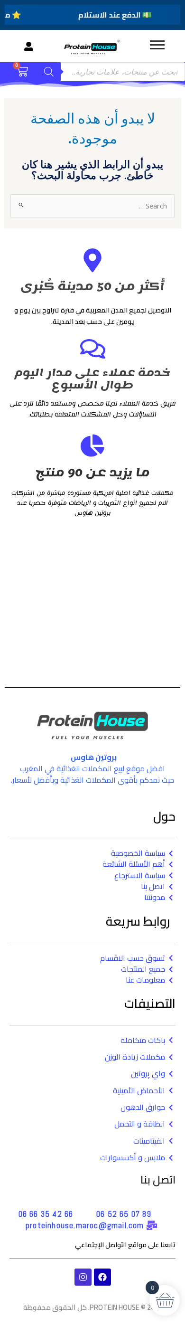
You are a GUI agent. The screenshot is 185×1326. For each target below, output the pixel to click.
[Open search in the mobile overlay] (111, 71)
